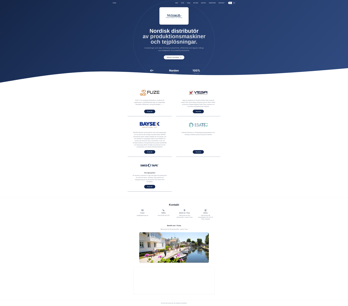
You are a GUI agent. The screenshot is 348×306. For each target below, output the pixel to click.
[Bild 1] (171, 261)
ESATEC (203, 3)
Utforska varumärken (173, 57)
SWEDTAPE (212, 3)
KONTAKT (221, 3)
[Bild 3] (174, 261)
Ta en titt (149, 111)
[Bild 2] (173, 261)
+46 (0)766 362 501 (163, 215)
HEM (176, 3)
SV (230, 3)
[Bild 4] (176, 261)
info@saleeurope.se (142, 215)
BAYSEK (195, 3)
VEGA (188, 3)
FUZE (182, 3)
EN (234, 3)
